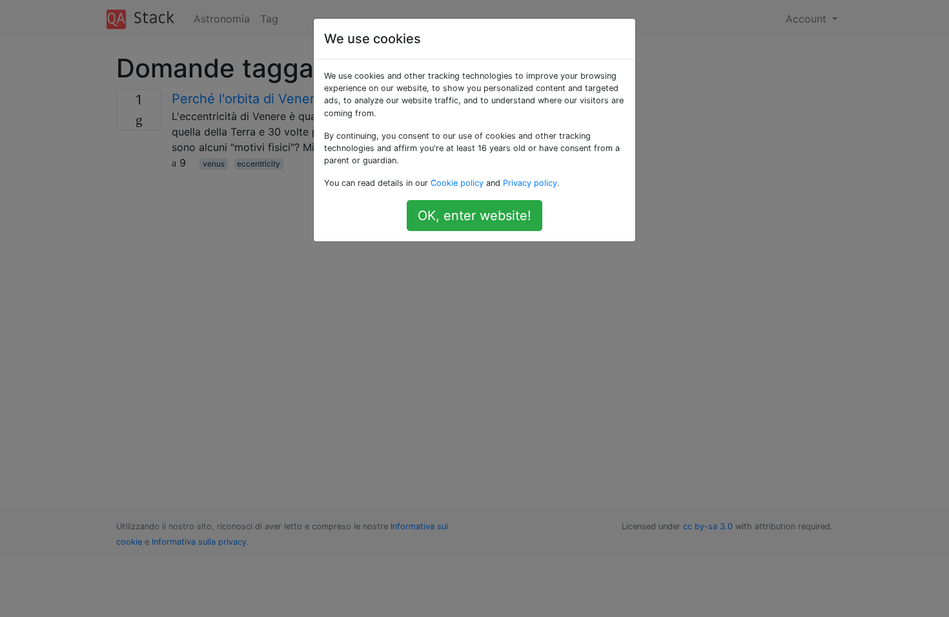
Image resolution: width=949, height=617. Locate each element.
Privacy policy (530, 183)
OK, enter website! (474, 215)
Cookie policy (457, 183)
